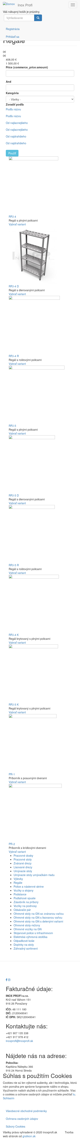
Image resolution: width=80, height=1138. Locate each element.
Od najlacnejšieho (17, 123)
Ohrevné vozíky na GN (28, 929)
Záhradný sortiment (26, 948)
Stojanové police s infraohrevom (33, 933)
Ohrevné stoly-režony (27, 925)
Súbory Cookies (15, 1126)
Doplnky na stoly (24, 944)
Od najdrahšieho (16, 136)
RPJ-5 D (14, 495)
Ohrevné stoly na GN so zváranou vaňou (39, 914)
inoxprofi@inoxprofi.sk (19, 1041)
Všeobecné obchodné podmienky (26, 1111)
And (8, 81)
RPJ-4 (12, 216)
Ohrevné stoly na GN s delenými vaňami (38, 921)
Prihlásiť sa (12, 37)
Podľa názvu (13, 109)
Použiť (12, 153)
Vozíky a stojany (23, 890)
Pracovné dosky (23, 855)
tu (74, 1094)
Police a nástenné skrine (29, 886)
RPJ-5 (12, 426)
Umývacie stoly (23, 871)
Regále (18, 883)
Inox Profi (25, 4)
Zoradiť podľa (15, 104)
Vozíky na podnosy (25, 906)
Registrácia (13, 29)
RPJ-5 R (14, 565)
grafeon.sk (29, 1136)
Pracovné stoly (23, 859)
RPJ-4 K (14, 635)
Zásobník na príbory (26, 902)
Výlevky (18, 879)
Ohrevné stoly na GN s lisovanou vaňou (38, 917)
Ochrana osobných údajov (22, 1119)
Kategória (12, 93)
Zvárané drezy (22, 863)
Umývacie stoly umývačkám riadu (34, 875)
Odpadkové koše (24, 941)
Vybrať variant (17, 224)
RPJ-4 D (14, 286)
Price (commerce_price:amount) (27, 67)
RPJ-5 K (14, 704)
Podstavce (20, 894)
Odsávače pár (22, 910)
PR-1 (12, 774)
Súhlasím (8, 1098)
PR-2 (12, 844)
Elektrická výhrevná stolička (30, 937)
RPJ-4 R (14, 356)
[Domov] (9, 4)
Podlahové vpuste (25, 898)
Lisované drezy (23, 867)
